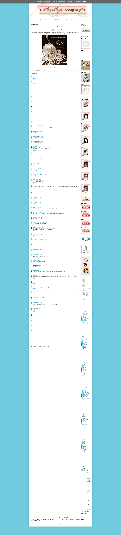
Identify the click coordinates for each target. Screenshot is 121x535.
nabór (83, 417)
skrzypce (83, 441)
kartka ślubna (83, 396)
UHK (82, 348)
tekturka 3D (83, 447)
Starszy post (76, 347)
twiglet (83, 452)
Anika (34, 179)
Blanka (34, 110)
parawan (83, 426)
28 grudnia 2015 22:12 (39, 158)
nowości (83, 421)
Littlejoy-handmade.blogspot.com (37, 174)
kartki (82, 397)
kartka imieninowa (84, 389)
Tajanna (83, 347)
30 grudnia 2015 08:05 (39, 302)
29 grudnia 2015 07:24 (43, 185)
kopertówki (83, 401)
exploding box (84, 373)
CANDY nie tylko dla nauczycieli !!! (88, 288)
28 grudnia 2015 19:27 (40, 120)
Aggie (34, 115)
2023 (88, 477)
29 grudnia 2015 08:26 (40, 197)
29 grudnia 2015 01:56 (45, 174)
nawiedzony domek (84, 419)
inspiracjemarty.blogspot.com (37, 222)
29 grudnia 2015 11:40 (39, 249)
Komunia (83, 325)
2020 (88, 480)
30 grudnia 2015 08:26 (38, 308)
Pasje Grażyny (35, 197)
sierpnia (88, 494)
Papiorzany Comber (84, 337)
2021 (88, 479)
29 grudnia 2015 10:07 (44, 222)
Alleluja (83, 308)
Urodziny (83, 349)
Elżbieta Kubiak (35, 120)
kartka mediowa (84, 391)
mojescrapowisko (35, 297)
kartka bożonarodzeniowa (85, 385)
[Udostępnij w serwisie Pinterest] (39, 70)
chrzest (83, 368)
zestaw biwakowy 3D (84, 464)
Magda (34, 105)
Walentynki (83, 350)
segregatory (83, 436)
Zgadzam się (84, 1)
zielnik (83, 465)
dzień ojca (83, 371)
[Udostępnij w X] (37, 70)
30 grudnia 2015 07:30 (41, 297)
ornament (83, 423)
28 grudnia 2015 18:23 (38, 110)
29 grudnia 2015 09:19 (40, 217)
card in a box (83, 367)
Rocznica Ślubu (84, 342)
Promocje (83, 340)
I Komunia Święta (84, 321)
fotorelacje (83, 376)
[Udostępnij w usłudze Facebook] (38, 70)
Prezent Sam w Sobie (85, 339)
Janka (83, 322)
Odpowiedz (34, 78)
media (83, 412)
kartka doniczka (84, 387)
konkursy (83, 400)
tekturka (83, 446)
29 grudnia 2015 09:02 (39, 212)
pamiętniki (83, 425)
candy (83, 365)
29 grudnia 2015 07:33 (42, 191)
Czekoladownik (84, 314)
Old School (83, 335)
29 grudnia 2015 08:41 (38, 207)
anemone (83, 360)
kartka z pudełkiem (84, 395)
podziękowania (84, 427)
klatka (83, 399)
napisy (83, 418)
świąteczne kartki (84, 470)
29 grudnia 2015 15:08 (37, 270)
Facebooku (51, 33)
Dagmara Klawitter (35, 227)
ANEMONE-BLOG (57, 19)
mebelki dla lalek (84, 411)
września (88, 492)
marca (88, 501)
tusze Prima (83, 449)
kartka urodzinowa (84, 394)
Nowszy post (32, 347)
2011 (88, 509)
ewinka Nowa (35, 217)
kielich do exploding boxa (85, 398)
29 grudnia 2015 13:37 (39, 265)
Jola (33, 163)
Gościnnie (83, 320)
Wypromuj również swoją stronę (85, 36)
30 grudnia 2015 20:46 (38, 329)
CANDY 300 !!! (88, 283)
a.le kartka (34, 254)
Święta (83, 468)
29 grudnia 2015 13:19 (37, 260)
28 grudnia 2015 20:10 (40, 141)
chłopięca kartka (84, 369)
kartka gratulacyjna (84, 388)
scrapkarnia (34, 158)
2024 (88, 476)
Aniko (34, 168)
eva (33, 275)
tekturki (83, 448)
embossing (83, 372)
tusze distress (84, 450)
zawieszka (83, 463)
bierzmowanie (84, 363)
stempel (83, 442)
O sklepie (35, 19)
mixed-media (83, 414)
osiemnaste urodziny (84, 424)
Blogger (66, 524)
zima (82, 466)
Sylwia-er (83, 346)
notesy (83, 420)
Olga (82, 336)
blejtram (83, 364)
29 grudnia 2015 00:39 (37, 163)
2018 (88, 482)
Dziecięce (83, 317)
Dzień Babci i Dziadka (85, 318)
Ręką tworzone (84, 344)
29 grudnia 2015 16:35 (37, 275)
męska (83, 415)
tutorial (83, 451)
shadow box (83, 438)
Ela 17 (34, 308)
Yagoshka (34, 249)
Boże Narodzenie (84, 312)
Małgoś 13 (34, 212)
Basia (82, 310)
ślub (82, 469)
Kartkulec (83, 324)
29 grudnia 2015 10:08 (41, 227)
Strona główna (40, 19)
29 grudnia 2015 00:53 (38, 168)
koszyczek (83, 402)
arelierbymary (35, 125)
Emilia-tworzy (35, 141)
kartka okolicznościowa (85, 393)
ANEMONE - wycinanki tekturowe (49, 19)
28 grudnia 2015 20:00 (40, 131)
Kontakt (31, 19)
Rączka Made (35, 136)
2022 (88, 478)
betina (34, 146)
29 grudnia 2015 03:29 (38, 179)
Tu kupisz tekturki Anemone (66, 19)
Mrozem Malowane (84, 334)
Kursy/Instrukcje (73, 19)
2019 (88, 481)
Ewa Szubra (83, 319)
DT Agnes (83, 316)
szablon (83, 443)
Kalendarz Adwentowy (85, 323)
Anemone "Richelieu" (61, 29)
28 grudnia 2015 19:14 (38, 115)
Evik (33, 270)
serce (82, 437)
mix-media (83, 413)
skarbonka (83, 440)
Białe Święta (83, 311)
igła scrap (34, 302)
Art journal (83, 309)
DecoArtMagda (35, 131)
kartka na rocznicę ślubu (85, 392)
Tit (33, 260)
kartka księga (83, 390)
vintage (83, 453)
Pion (82, 338)
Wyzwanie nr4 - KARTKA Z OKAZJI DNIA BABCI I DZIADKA (88, 294)
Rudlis (83, 343)
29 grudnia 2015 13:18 (39, 254)
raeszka (34, 329)
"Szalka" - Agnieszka (36, 191)
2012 (88, 508)
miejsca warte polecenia (36, 185)
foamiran (83, 374)
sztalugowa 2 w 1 (84, 444)
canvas (83, 366)
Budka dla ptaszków (84, 313)
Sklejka (83, 345)
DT (82, 315)
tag (82, 445)
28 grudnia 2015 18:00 (38, 105)
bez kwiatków (83, 362)
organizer (83, 422)
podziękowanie (84, 428)
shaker (83, 439)
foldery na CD (84, 375)
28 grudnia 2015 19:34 (40, 125)
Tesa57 (34, 207)
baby (82, 361)
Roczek (83, 341)
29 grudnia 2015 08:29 (40, 202)
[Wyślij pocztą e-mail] (36, 70)
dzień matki (83, 370)
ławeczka (83, 467)
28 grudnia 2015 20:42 (38, 146)
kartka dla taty (84, 386)
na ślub (83, 416)
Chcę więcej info (78, 1)
